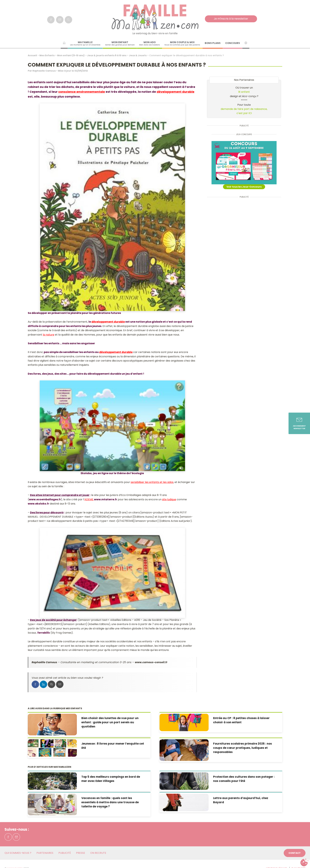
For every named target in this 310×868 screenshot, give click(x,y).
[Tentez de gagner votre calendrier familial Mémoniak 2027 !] (244, 162)
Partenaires (44, 853)
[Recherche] (68, 19)
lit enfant (244, 92)
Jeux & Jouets (138, 55)
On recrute (98, 853)
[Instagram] (59, 19)
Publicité (64, 853)
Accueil (32, 55)
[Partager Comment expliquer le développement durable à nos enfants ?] (35, 684)
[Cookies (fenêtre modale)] (304, 862)
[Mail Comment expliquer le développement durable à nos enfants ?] (59, 684)
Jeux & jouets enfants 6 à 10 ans (106, 55)
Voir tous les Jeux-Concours (244, 186)
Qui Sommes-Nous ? (18, 853)
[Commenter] (51, 684)
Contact (295, 853)
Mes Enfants (47, 55)
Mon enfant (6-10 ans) (71, 55)
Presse (80, 853)
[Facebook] (51, 19)
